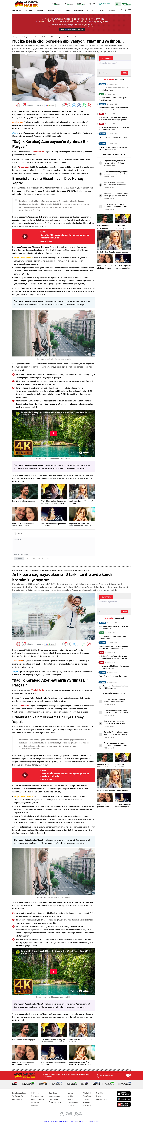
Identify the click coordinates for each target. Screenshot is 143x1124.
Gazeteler (112, 10)
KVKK (77, 1121)
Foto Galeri (78, 10)
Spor (60, 10)
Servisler (28, 10)
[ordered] (39, 558)
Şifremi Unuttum (102, 1099)
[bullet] (42, 558)
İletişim (55, 1121)
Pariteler (96, 1083)
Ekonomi (50, 10)
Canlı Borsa (53, 1093)
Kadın (68, 10)
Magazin (26, 37)
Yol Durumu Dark (18, 1096)
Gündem (39, 10)
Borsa (14, 1083)
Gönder (19, 559)
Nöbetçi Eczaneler (37, 1099)
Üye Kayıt (99, 1096)
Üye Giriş (99, 1093)
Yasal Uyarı (95, 1121)
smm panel (34, 1105)
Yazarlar (101, 10)
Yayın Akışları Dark (37, 1096)
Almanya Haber (17, 37)
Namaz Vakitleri (28, 1083)
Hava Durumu (57, 1083)
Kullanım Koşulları (85, 1121)
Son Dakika (16, 10)
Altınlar (70, 1093)
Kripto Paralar (124, 1083)
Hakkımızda (48, 1121)
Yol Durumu (109, 1083)
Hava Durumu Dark (19, 1093)
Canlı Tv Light (17, 1099)
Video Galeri (87, 1096)
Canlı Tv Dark (35, 1093)
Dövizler (70, 1096)
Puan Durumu (71, 1083)
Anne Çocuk (35, 37)
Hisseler (84, 1083)
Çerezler (72, 1121)
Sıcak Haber (87, 1105)
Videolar (90, 10)
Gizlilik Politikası (63, 1121)
